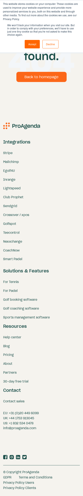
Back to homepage (41, 77)
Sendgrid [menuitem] (10, 206)
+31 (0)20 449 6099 (24, 413)
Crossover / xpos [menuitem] (16, 215)
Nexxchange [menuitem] (12, 241)
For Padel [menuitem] (10, 291)
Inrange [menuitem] (9, 180)
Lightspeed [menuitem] (12, 188)
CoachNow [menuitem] (11, 250)
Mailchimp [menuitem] (11, 162)
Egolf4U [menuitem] (9, 171)
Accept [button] (32, 44)
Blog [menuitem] (6, 346)
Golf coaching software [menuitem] (21, 308)
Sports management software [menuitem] (26, 317)
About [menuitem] (7, 364)
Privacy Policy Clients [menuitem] (19, 488)
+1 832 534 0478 (21, 423)
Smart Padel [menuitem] (12, 259)
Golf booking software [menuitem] (20, 300)
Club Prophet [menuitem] (13, 197)
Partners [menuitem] (10, 372)
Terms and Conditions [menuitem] (35, 477)
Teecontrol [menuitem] (11, 233)
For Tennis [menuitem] (11, 282)
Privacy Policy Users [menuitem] (18, 483)
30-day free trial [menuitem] (16, 381)
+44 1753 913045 (21, 418)
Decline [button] (50, 44)
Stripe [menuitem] (8, 153)
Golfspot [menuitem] (9, 224)
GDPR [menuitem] (7, 477)
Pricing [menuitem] (8, 355)
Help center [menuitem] (12, 337)
